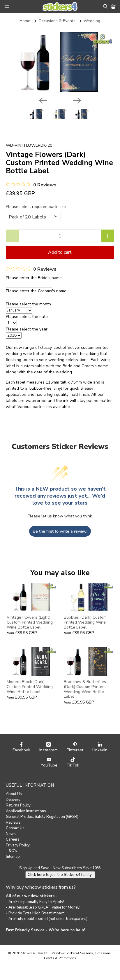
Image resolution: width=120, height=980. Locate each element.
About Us (14, 794)
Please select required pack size (36, 206)
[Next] (77, 100)
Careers (13, 839)
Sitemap (13, 856)
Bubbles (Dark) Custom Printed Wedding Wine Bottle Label (85, 622)
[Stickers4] (60, 6)
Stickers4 (28, 953)
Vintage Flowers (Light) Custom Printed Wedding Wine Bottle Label (30, 622)
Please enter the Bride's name (34, 278)
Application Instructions (26, 811)
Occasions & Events (56, 21)
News (11, 833)
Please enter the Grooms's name (36, 291)
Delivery (13, 799)
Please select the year (26, 329)
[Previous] (42, 100)
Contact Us (15, 828)
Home (25, 21)
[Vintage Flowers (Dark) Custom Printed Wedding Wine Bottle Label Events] (60, 62)
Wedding (92, 21)
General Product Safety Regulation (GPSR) (42, 816)
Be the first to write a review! (60, 531)
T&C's (11, 850)
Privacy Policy (18, 845)
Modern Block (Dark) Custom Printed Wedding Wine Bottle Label (30, 686)
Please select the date (27, 316)
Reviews (13, 822)
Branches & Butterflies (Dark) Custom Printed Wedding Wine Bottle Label (85, 689)
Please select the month (28, 304)
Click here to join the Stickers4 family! (60, 874)
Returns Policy (18, 805)
